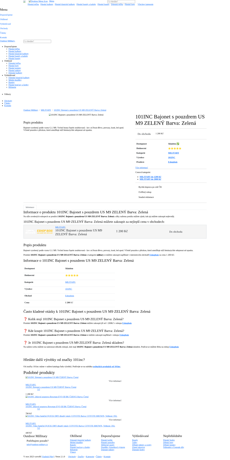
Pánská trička (33, 4)
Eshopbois (154, 255)
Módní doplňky (15, 80)
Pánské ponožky (108, 442)
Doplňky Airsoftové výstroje (113, 447)
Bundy (135, 440)
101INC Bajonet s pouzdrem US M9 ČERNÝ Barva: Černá (51, 387)
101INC (68, 289)
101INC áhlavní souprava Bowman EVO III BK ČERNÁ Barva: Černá (56, 406)
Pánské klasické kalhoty (65, 4)
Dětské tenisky (169, 445)
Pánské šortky (169, 440)
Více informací (141, 167)
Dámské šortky (138, 450)
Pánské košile (106, 440)
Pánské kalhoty (46, 4)
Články (3, 33)
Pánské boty (130, 4)
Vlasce (73, 452)
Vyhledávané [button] (5, 24)
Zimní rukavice (138, 447)
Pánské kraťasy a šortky (19, 85)
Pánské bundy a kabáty (86, 4)
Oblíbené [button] (4, 19)
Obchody (4, 28)
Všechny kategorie (145, 4)
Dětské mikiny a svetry (141, 445)
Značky (81, 456)
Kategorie (90, 456)
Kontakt (3, 37)
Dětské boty (168, 442)
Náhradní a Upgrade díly (173, 447)
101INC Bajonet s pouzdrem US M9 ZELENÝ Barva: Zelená (80, 110)
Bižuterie (12, 87)
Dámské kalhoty (15, 73)
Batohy (12, 82)
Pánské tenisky (15, 68)
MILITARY (46, 110)
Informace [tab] (30, 207)
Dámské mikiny (107, 450)
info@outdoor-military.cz (37, 444)
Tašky (134, 442)
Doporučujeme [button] (6, 15)
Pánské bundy (103, 4)
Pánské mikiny (15, 70)
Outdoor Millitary (7, 41)
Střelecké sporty (107, 445)
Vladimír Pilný (48, 456)
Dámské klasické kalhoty (19, 78)
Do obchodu (144, 133)
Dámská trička (117, 4)
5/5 (38, 389)
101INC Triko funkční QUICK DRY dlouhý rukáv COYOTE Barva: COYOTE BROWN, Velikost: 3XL (70, 426)
